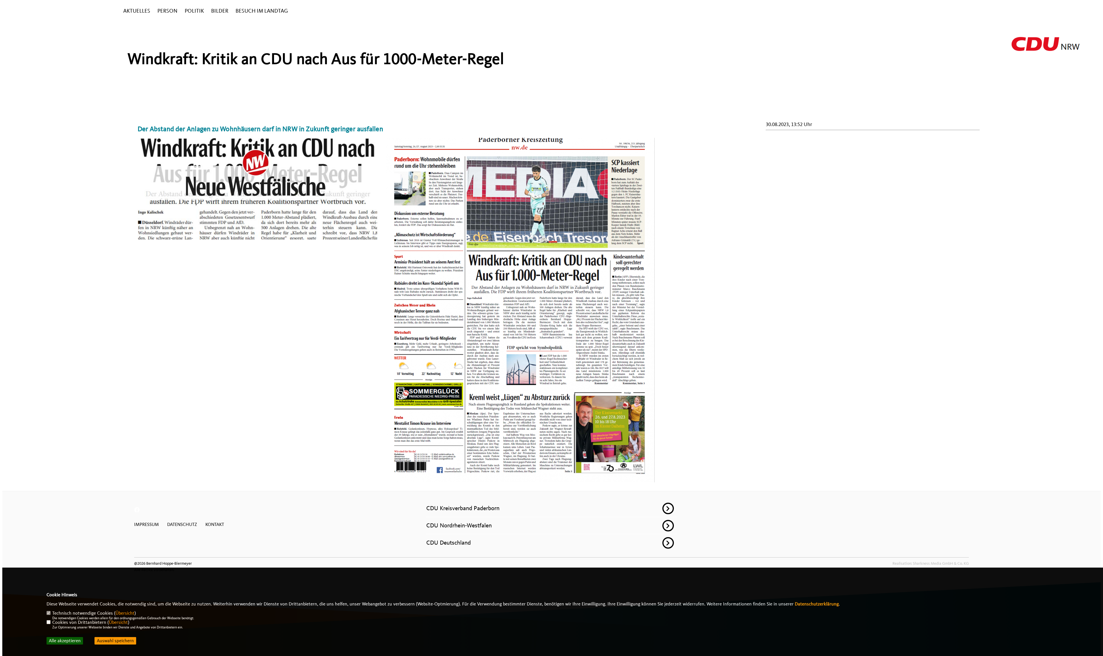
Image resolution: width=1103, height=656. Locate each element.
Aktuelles (136, 11)
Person (167, 11)
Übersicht (124, 613)
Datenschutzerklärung (817, 604)
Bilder (219, 11)
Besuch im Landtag (262, 11)
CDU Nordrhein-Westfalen (459, 525)
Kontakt (214, 524)
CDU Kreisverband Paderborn (463, 508)
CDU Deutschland (448, 542)
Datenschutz (182, 524)
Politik (194, 11)
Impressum (146, 524)
